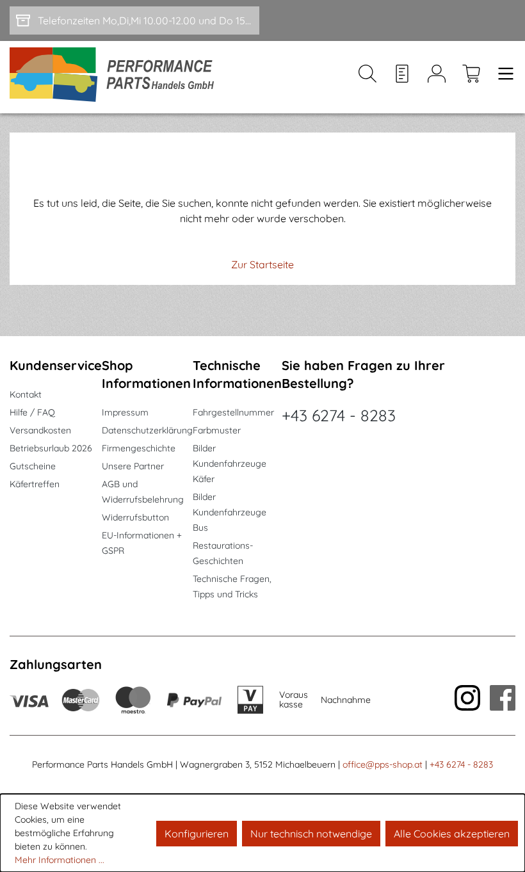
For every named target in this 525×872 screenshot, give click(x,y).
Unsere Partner (133, 466)
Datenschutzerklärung (147, 430)
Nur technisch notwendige (311, 833)
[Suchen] (367, 77)
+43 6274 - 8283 (339, 415)
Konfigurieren (197, 833)
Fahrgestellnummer (233, 412)
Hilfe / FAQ (32, 412)
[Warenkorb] (471, 77)
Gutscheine (33, 466)
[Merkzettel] (402, 77)
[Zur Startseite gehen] (116, 77)
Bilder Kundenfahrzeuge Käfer (229, 463)
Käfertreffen (35, 484)
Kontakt (26, 394)
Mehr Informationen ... (59, 860)
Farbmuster (217, 430)
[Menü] (502, 77)
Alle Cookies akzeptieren (452, 833)
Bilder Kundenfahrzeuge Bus (229, 512)
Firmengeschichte (138, 448)
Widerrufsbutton (135, 517)
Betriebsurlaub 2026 (51, 448)
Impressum (125, 412)
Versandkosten (40, 430)
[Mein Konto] (436, 77)
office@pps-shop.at (383, 764)
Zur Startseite (262, 264)
